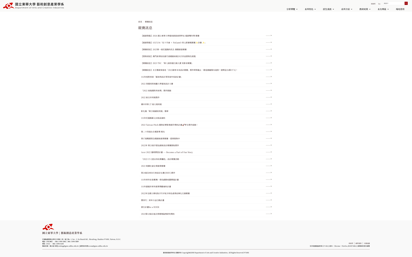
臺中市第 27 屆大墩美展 (151, 104)
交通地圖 (367, 243)
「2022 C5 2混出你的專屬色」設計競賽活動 (160, 159)
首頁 (140, 21)
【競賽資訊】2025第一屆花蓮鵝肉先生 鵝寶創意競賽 (164, 49)
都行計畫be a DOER (150, 207)
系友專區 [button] (382, 9)
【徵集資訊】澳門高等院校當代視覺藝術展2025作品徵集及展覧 (168, 56)
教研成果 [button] (363, 9)
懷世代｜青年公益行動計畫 (152, 200)
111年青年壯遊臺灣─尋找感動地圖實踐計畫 (160, 179)
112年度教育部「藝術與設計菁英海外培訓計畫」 (162, 76)
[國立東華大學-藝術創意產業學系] (33, 6)
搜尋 (406, 3)
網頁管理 (358, 243)
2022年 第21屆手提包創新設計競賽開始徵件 (160, 145)
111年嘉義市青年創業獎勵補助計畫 (156, 186)
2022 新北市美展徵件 (150, 97)
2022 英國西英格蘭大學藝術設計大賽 (157, 83)
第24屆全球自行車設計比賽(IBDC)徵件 (158, 172)
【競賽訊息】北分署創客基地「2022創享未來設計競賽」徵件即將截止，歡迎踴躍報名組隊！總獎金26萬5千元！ (189, 70)
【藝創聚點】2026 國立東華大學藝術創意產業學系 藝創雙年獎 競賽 (170, 35)
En (379, 4)
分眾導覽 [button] (290, 9)
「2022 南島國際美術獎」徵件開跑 (156, 90)
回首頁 (373, 4)
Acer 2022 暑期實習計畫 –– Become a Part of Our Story (167, 152)
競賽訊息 (149, 21)
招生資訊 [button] (327, 9)
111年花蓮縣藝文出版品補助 (153, 118)
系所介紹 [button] (345, 9)
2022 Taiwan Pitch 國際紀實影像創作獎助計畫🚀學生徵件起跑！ (169, 124)
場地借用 (400, 9)
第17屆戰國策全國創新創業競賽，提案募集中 (160, 138)
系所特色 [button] (309, 9)
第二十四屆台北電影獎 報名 (153, 131)
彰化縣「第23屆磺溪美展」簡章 (154, 111)
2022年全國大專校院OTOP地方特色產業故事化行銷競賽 (165, 193)
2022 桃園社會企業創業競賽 (153, 165)
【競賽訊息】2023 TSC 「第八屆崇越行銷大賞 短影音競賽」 (167, 63)
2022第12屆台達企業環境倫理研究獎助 (158, 213)
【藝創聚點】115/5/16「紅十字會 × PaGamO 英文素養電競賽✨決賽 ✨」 (174, 42)
